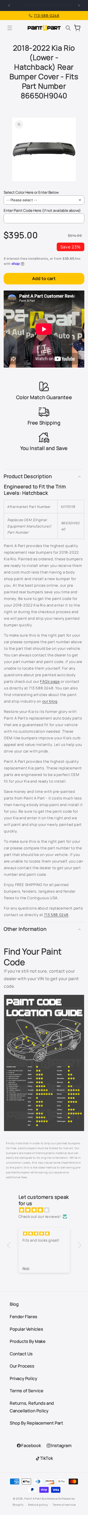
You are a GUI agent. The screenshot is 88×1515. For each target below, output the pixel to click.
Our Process (22, 1366)
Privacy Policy (23, 1378)
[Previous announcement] (9, 5)
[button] (9, 27)
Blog (14, 1304)
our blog (49, 701)
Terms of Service (27, 1390)
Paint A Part (32, 1498)
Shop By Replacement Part (36, 1423)
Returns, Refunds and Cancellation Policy (32, 1407)
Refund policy (38, 1504)
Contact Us (21, 1354)
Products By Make (28, 1341)
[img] (47, 1210)
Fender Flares (23, 1316)
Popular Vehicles (26, 1329)
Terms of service (64, 1504)
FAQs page (50, 681)
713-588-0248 (46, 15)
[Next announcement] (79, 5)
